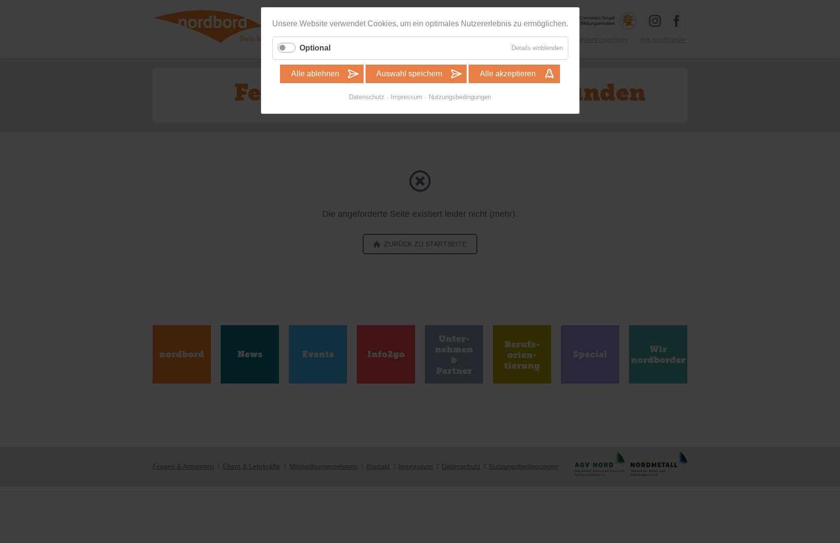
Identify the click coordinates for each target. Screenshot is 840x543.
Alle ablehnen (315, 74)
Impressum (406, 97)
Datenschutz (367, 97)
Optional (315, 48)
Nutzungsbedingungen (460, 97)
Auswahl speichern (409, 74)
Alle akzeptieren (508, 74)
